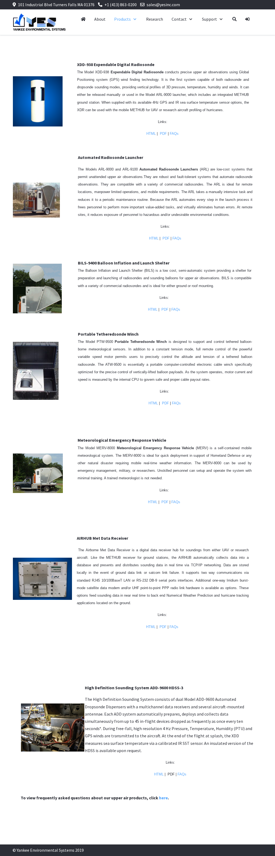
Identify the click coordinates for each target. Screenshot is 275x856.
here (163, 797)
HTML (151, 134)
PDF (163, 134)
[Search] (234, 19)
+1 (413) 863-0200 (120, 4)
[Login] (247, 19)
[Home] (83, 19)
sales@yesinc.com (163, 4)
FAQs (174, 134)
